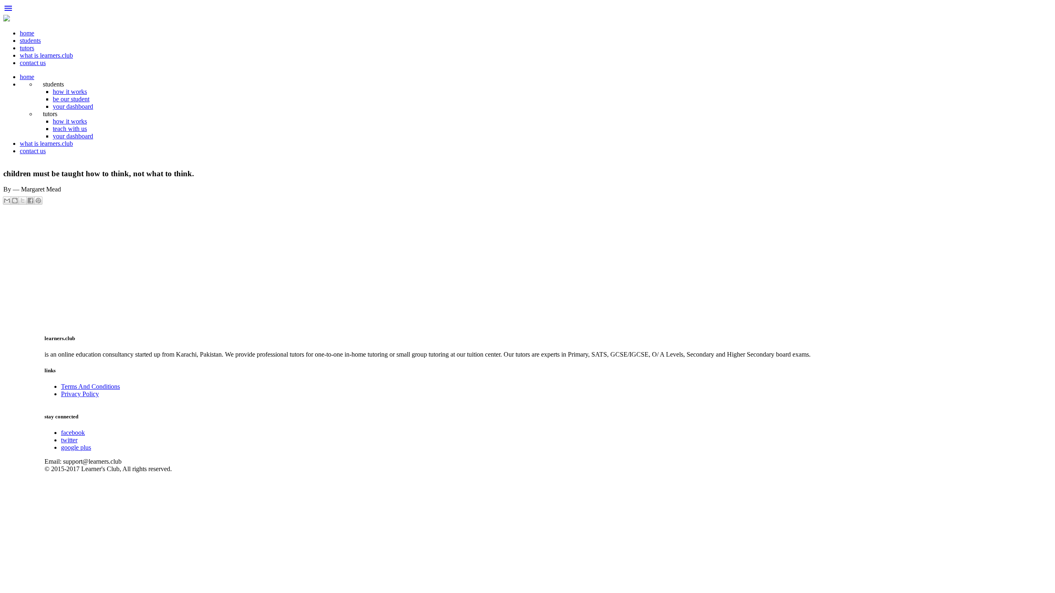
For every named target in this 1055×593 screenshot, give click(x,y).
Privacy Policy (80, 393)
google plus (76, 447)
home (27, 33)
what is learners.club (46, 55)
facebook (73, 432)
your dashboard (73, 106)
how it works (70, 91)
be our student (71, 99)
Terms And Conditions (90, 386)
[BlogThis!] (15, 200)
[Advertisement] (250, 268)
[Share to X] (23, 200)
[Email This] (7, 200)
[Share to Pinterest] (38, 200)
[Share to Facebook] (30, 200)
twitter (69, 440)
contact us (33, 62)
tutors (27, 47)
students (30, 40)
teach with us (70, 128)
